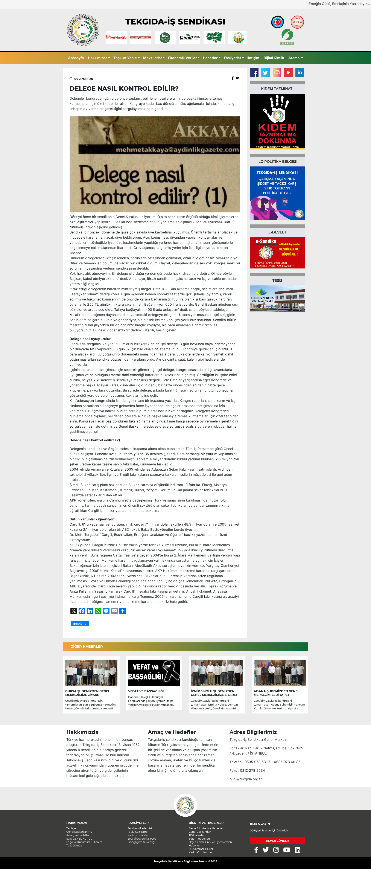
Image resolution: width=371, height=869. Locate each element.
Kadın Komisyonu (200, 852)
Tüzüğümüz (74, 845)
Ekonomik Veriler (182, 58)
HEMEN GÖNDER (277, 840)
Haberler (210, 58)
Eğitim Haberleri (199, 838)
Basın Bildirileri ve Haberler (206, 828)
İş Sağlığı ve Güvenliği (141, 842)
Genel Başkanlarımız (79, 831)
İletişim (253, 58)
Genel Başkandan (200, 831)
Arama (294, 58)
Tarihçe (71, 828)
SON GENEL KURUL (79, 838)
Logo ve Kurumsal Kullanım (84, 842)
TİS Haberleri (197, 835)
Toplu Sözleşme (137, 831)
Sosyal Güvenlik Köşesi (142, 838)
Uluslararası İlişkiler (201, 849)
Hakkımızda (97, 58)
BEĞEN (81, 623)
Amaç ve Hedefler (77, 835)
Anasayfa (76, 58)
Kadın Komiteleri (138, 835)
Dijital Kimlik (274, 58)
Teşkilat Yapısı (125, 58)
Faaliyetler (232, 58)
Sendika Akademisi (140, 828)
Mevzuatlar (152, 58)
